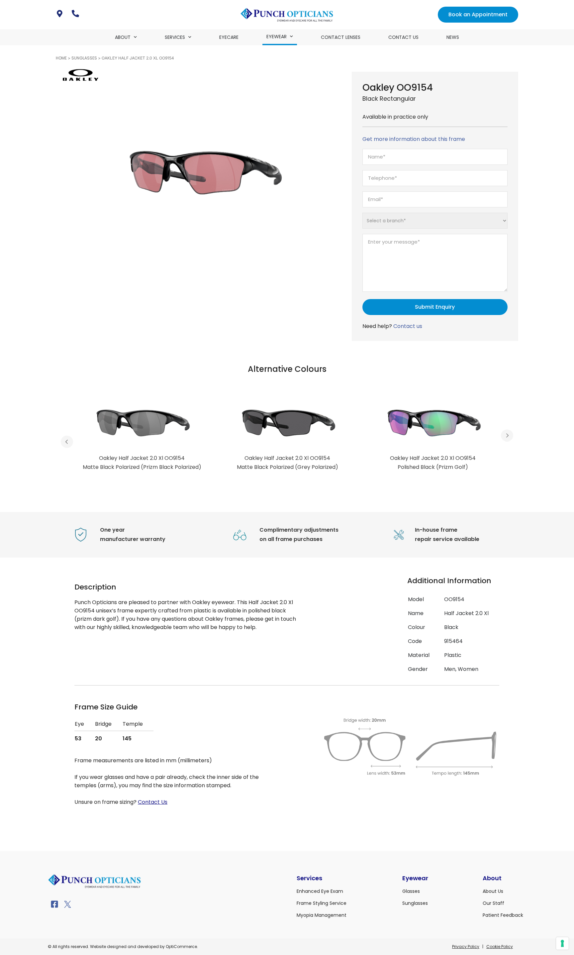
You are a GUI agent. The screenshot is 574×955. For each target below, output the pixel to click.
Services (175, 37)
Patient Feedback (503, 915)
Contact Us (403, 37)
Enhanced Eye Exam (320, 891)
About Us (493, 891)
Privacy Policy (465, 946)
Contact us (407, 326)
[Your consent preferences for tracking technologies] (562, 943)
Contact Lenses (340, 37)
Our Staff (493, 903)
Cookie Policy (499, 946)
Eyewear (276, 36)
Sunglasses (84, 58)
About (123, 37)
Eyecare (229, 37)
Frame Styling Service (321, 903)
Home (61, 58)
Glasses (411, 891)
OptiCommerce (181, 946)
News (452, 37)
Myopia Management (321, 915)
